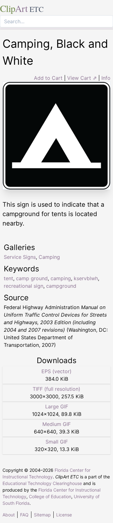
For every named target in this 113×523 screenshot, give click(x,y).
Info (105, 78)
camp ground (32, 278)
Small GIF (57, 442)
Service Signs (20, 257)
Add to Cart (48, 78)
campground (61, 286)
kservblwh (86, 278)
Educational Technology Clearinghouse (42, 483)
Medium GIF (56, 424)
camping (61, 278)
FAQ (24, 514)
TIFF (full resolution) (56, 389)
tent (8, 278)
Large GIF (56, 406)
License (64, 514)
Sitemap (42, 514)
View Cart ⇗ (82, 78)
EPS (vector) (56, 371)
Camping (49, 257)
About (9, 514)
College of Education (50, 496)
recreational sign (23, 286)
